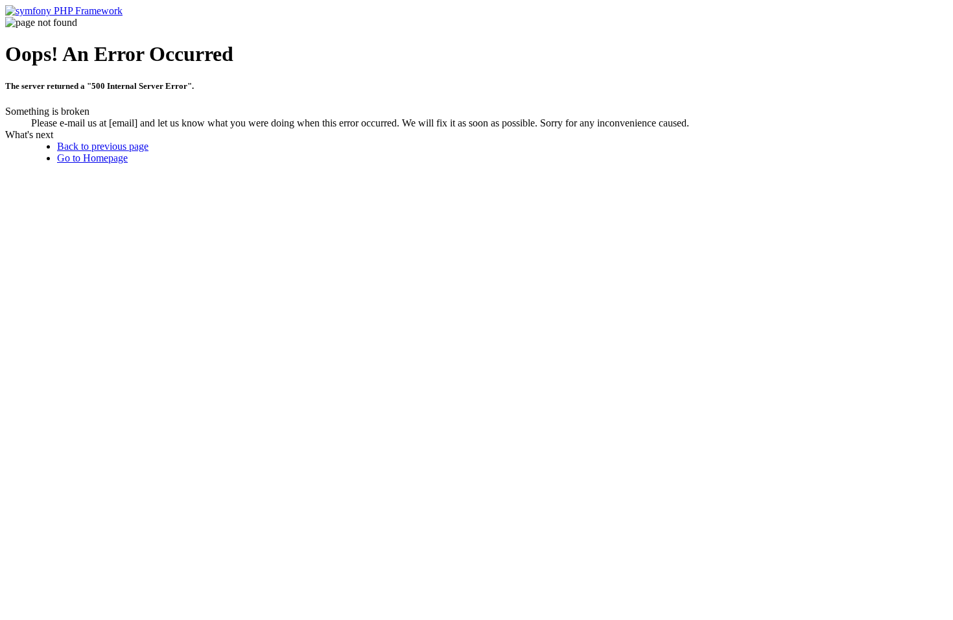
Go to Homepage (92, 157)
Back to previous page (102, 146)
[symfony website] (64, 10)
